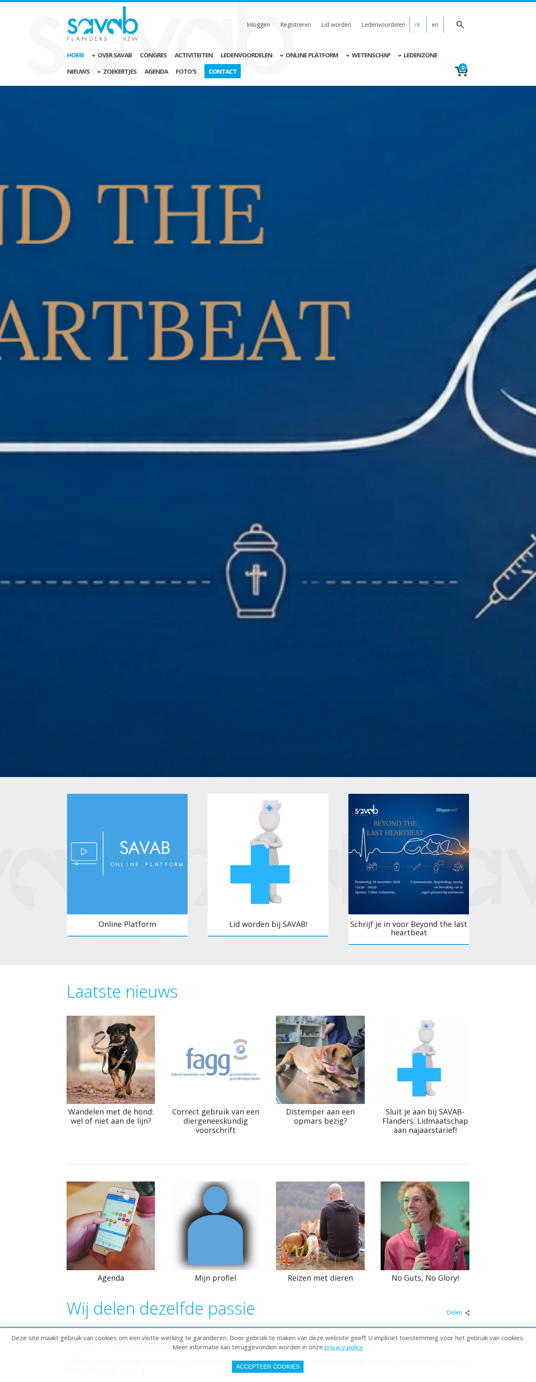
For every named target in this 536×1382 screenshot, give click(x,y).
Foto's (186, 71)
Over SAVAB (115, 55)
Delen (454, 1312)
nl (417, 24)
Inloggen (258, 24)
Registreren (295, 24)
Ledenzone (420, 55)
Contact (223, 71)
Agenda (156, 71)
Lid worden (336, 24)
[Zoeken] (460, 25)
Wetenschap (371, 55)
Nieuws (78, 71)
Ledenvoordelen (383, 24)
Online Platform (312, 55)
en (435, 24)
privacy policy (344, 1347)
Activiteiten (194, 55)
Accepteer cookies (267, 1366)
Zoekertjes (120, 71)
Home (75, 55)
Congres (153, 55)
